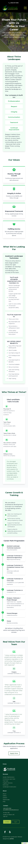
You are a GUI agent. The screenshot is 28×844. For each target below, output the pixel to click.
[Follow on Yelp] (10, 832)
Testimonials (6, 799)
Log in (15, 821)
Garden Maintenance (8, 777)
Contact (5, 805)
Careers (5, 797)
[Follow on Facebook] (5, 832)
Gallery (5, 795)
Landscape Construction (9, 786)
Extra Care (5, 785)
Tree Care (5, 781)
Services (5, 774)
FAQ (4, 801)
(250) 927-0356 (7, 808)
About (4, 791)
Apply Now (14, 42)
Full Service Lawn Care (9, 779)
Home (4, 764)
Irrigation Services (7, 783)
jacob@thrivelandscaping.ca (11, 809)
